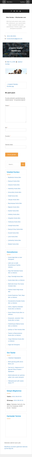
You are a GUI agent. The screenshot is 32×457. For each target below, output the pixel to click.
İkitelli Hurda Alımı (13, 196)
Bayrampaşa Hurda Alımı (15, 203)
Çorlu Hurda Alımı (13, 236)
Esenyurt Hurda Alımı (14, 181)
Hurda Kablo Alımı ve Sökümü (16, 280)
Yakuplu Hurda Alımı (13, 199)
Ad (6, 127)
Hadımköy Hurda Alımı (14, 188)
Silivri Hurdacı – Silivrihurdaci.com (16, 17)
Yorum (7, 105)
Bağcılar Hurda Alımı (13, 207)
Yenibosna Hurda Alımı (14, 222)
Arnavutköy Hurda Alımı (14, 192)
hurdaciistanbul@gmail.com (14, 38)
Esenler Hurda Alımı (13, 210)
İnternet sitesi (9, 144)
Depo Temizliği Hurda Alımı (15, 276)
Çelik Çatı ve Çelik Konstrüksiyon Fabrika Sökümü (14, 265)
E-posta (7, 136)
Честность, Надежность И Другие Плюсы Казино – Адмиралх (16, 369)
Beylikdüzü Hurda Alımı (14, 177)
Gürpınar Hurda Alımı (14, 185)
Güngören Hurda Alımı (14, 218)
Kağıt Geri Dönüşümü (14, 344)
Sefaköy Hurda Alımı (13, 214)
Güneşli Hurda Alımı (13, 225)
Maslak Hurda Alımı (13, 244)
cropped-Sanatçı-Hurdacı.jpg (12, 85)
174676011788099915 (14, 358)
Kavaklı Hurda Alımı (13, 233)
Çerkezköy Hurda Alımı (14, 240)
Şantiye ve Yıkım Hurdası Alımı (16, 329)
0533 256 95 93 (17, 396)
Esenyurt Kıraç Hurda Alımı (15, 229)
